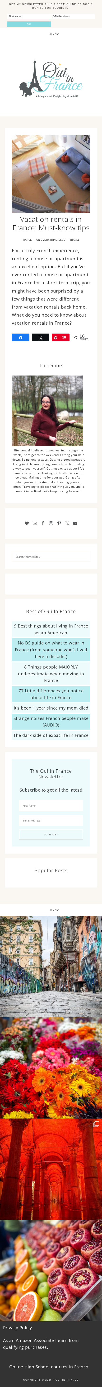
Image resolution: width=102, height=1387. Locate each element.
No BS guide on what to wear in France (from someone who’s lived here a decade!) (51, 649)
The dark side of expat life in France (51, 735)
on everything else (50, 240)
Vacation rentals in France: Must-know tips (51, 223)
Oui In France (51, 78)
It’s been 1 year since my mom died (51, 708)
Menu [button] (54, 34)
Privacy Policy (17, 1327)
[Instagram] (96, 1011)
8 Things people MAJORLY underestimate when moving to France (51, 673)
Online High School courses (38, 1367)
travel (75, 240)
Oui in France (67, 1380)
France (27, 240)
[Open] (51, 966)
